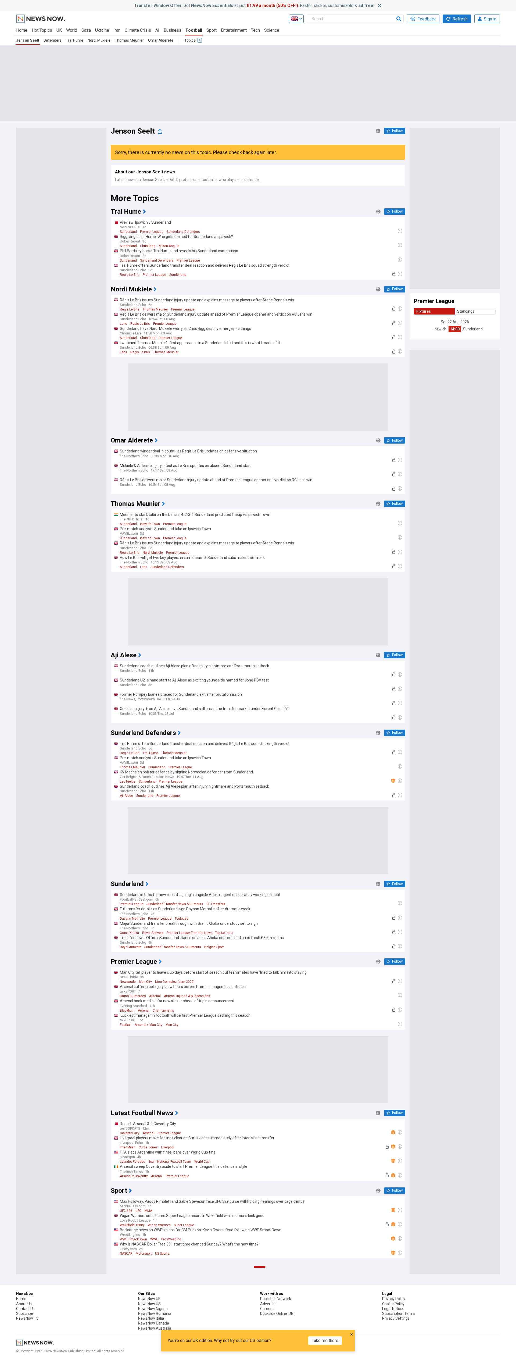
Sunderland (473, 329)
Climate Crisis (138, 30)
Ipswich (440, 329)
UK (59, 30)
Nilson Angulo (169, 246)
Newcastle (128, 981)
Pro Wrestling (171, 1239)
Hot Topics (42, 30)
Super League (184, 1225)
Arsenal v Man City (148, 1024)
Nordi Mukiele (99, 40)
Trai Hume (74, 40)
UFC (138, 1210)
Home (21, 30)
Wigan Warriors (159, 1225)
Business (172, 30)
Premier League (151, 231)
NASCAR (126, 1253)
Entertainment (234, 30)
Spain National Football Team (169, 1161)
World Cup (201, 1161)
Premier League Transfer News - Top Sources (200, 932)
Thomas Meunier (129, 40)
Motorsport (144, 1253)
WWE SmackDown (133, 1239)
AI (157, 30)
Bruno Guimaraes (133, 996)
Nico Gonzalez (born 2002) (175, 981)
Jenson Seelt (27, 40)
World (71, 30)
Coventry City (129, 1133)
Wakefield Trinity (132, 1225)
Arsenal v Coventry (134, 1176)
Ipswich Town (150, 524)
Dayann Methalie (132, 918)
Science (271, 30)
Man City (145, 981)
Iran (116, 30)
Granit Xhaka (129, 932)
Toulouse (181, 918)
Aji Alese (126, 795)
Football (194, 30)
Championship (163, 1010)
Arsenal (155, 996)
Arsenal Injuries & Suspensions (187, 996)
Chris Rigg (147, 246)
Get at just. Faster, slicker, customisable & (254, 5)
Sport (211, 30)
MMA (148, 1210)
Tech (255, 30)
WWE (154, 1239)
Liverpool (167, 1147)
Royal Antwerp (152, 932)
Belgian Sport (214, 947)
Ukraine (102, 30)
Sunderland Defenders (183, 231)
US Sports (162, 1253)
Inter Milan (127, 1147)
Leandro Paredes (132, 1161)
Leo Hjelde (127, 781)
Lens (123, 323)
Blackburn (127, 1010)
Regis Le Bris (129, 274)
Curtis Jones (148, 1147)
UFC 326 (126, 1210)
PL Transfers (215, 904)
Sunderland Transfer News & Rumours (174, 904)
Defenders (53, 40)
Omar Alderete (160, 40)
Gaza (86, 30)
